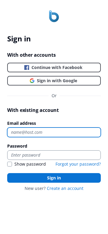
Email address (21, 123)
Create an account (65, 188)
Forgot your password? (78, 164)
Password (17, 146)
